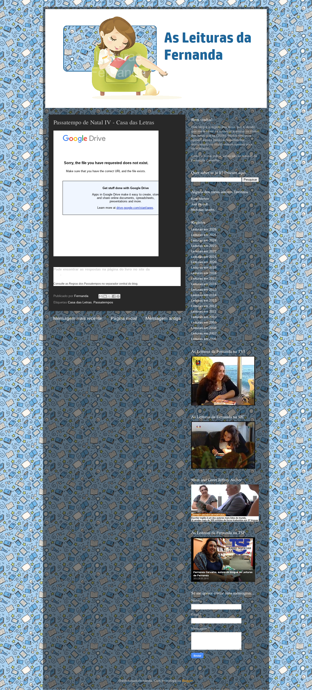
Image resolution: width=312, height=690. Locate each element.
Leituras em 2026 (204, 229)
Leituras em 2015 (204, 289)
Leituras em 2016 (204, 284)
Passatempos (103, 302)
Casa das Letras (80, 302)
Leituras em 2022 (204, 251)
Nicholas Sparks (202, 209)
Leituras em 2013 (204, 300)
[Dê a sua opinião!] (105, 296)
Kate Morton (200, 199)
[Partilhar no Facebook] (113, 296)
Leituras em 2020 (204, 262)
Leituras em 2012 (204, 306)
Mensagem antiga (163, 318)
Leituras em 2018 (204, 273)
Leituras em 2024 (204, 240)
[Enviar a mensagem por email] (100, 296)
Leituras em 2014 (204, 295)
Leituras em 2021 (204, 257)
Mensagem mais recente (77, 318)
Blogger (187, 680)
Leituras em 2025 (204, 235)
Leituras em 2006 (204, 339)
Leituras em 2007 (204, 333)
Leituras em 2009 (204, 322)
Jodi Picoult (199, 204)
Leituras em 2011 (203, 311)
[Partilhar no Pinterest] (118, 296)
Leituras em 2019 (204, 267)
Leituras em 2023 (204, 246)
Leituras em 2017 (204, 278)
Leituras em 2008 (204, 328)
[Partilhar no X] (109, 296)
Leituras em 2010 (204, 317)
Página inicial (124, 318)
